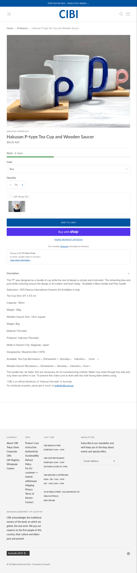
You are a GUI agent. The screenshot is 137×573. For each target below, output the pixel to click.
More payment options (68, 239)
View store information (20, 260)
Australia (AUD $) (17, 553)
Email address (90, 457)
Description (13, 273)
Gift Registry (13, 460)
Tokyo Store (13, 447)
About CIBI (12, 443)
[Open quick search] (121, 14)
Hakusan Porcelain (18, 131)
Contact (29, 502)
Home (10, 28)
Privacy (29, 489)
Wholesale (12, 464)
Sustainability (32, 455)
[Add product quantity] (22, 185)
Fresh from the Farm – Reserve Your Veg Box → (68, 3)
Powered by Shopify (41, 564)
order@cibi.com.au (64, 385)
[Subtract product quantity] (10, 185)
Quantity (11, 177)
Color (9, 162)
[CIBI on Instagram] (128, 554)
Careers (10, 468)
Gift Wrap (21, 196)
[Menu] (9, 14)
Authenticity (31, 451)
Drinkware (22, 28)
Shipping (64, 246)
